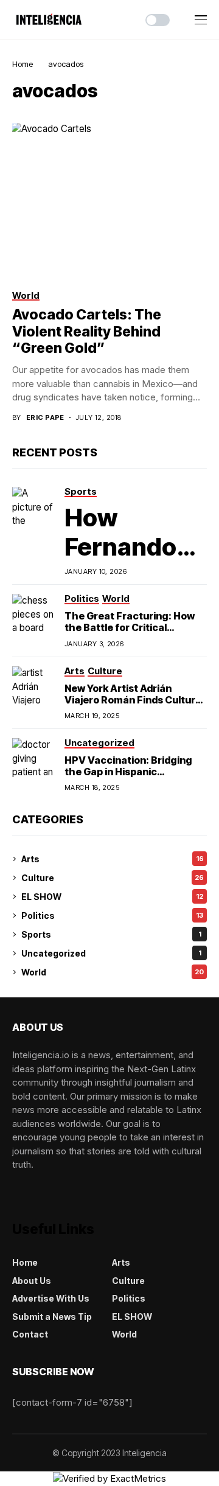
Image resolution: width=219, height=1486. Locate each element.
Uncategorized (111, 953)
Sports (111, 934)
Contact (30, 1334)
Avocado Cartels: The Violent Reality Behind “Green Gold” (86, 331)
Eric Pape (45, 418)
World (112, 972)
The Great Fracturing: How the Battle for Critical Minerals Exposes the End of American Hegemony (132, 633)
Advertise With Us (50, 1298)
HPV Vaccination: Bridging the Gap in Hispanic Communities (128, 771)
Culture (112, 878)
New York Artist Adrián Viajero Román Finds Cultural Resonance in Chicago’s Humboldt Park (134, 706)
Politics (112, 915)
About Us (31, 1280)
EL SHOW (112, 896)
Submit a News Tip (52, 1316)
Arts (112, 859)
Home (22, 64)
